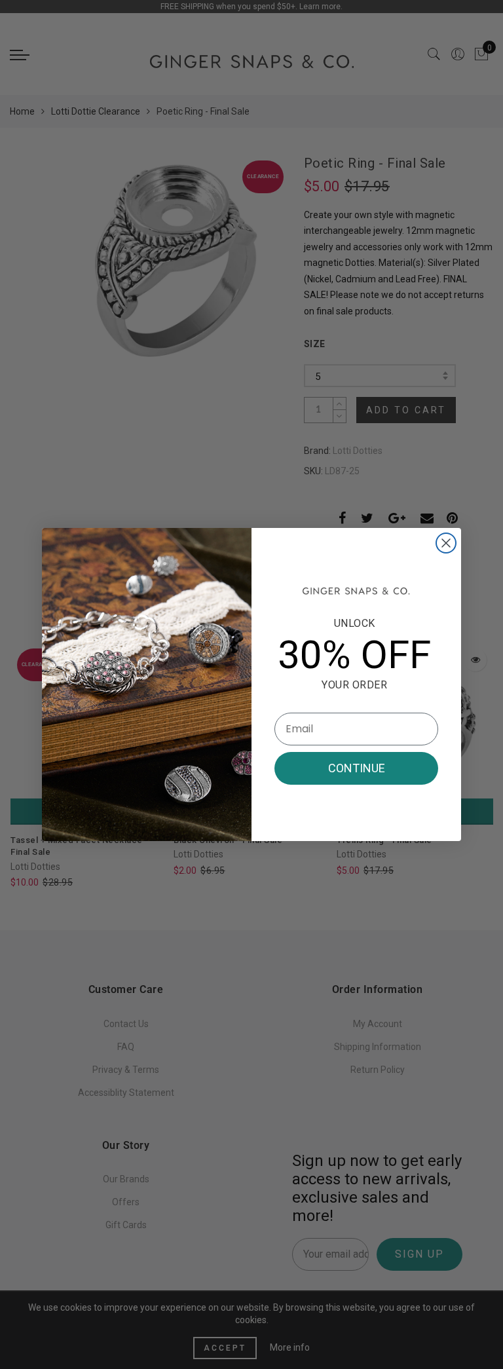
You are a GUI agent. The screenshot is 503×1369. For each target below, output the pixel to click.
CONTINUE (356, 768)
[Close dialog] (446, 543)
